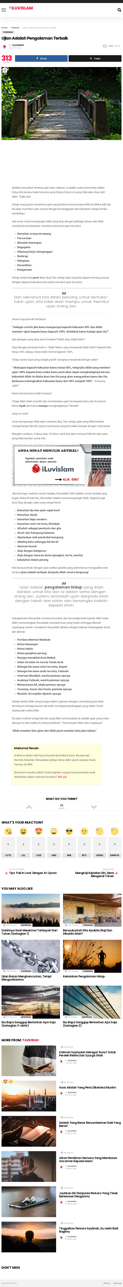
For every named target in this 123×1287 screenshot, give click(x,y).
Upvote (29, 806)
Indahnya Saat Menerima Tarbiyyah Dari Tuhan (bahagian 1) (29, 932)
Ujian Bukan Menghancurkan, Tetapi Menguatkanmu (26, 978)
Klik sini (62, 776)
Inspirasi (26, 925)
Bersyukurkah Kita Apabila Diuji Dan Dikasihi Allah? (87, 932)
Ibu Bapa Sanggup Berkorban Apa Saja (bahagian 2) (90, 1023)
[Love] (5, 1081)
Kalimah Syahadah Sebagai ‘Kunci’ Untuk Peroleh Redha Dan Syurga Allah (87, 1053)
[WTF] (10, 1081)
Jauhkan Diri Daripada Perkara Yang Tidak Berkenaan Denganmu (88, 1194)
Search (119, 10)
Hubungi (117, 1283)
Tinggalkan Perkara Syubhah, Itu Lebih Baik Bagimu (88, 1230)
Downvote (94, 806)
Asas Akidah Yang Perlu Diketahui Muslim (87, 1087)
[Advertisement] (61, 164)
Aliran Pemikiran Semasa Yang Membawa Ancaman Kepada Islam (88, 1159)
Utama (106, 1283)
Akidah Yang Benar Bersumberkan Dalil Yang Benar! (90, 1124)
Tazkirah (88, 925)
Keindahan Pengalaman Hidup (84, 976)
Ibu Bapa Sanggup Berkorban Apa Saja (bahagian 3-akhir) (29, 1023)
